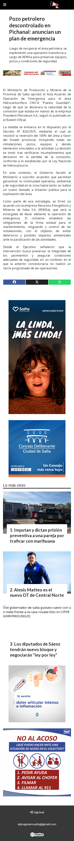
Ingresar (39, 812)
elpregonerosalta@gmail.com (37, 824)
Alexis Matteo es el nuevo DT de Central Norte (37, 592)
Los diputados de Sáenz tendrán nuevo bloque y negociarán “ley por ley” (35, 649)
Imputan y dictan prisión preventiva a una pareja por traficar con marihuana (37, 535)
